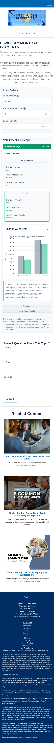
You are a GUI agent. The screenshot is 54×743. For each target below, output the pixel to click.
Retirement (27, 625)
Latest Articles (27, 643)
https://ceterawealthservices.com (13, 719)
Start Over (27, 306)
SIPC (39, 681)
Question (8, 376)
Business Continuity (31, 738)
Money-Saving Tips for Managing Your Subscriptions (27, 573)
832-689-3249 (28, 33)
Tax (27, 635)
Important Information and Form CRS (13, 738)
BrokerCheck (45, 650)
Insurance (27, 633)
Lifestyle (27, 640)
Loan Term (9, 121)
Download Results (27, 310)
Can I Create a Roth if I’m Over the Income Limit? (27, 457)
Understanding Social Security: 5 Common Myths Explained (27, 514)
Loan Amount (11, 95)
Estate (27, 630)
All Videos (27, 645)
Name (8, 347)
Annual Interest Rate (14, 108)
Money (27, 638)
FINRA (35, 681)
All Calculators (27, 648)
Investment (27, 628)
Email (8, 362)
